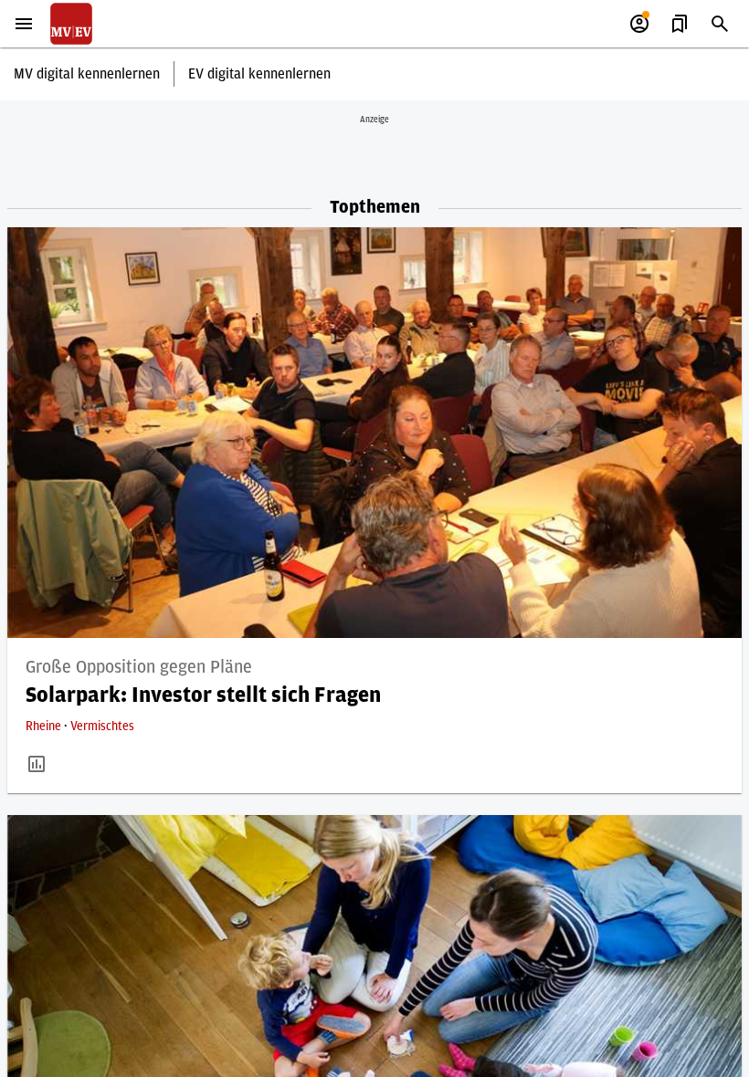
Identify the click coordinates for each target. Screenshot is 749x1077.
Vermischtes (102, 726)
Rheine (45, 726)
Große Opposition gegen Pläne (139, 667)
